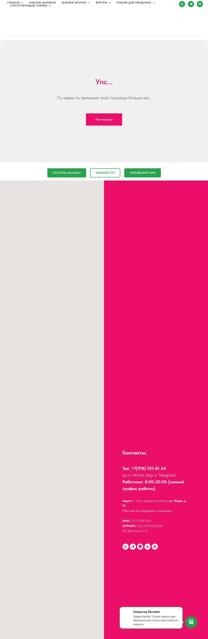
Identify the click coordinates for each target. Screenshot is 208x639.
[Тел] (182, 4)
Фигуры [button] (102, 2)
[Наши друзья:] (155, 547)
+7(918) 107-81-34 (148, 468)
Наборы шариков (42, 2)
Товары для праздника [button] (134, 2)
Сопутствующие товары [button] (29, 5)
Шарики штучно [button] (74, 2)
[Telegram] (133, 547)
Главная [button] (14, 2)
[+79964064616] (125, 547)
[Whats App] (140, 547)
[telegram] (191, 4)
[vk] (200, 4)
